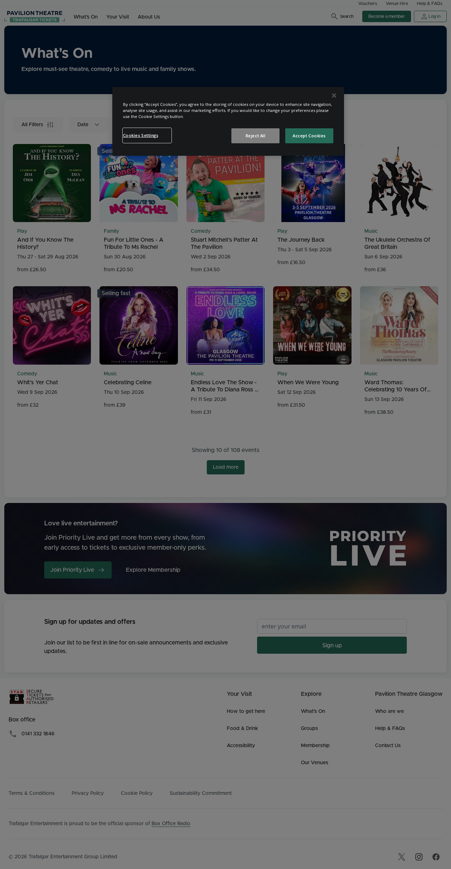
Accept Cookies (309, 135)
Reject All (256, 135)
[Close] (334, 95)
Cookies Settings (140, 135)
